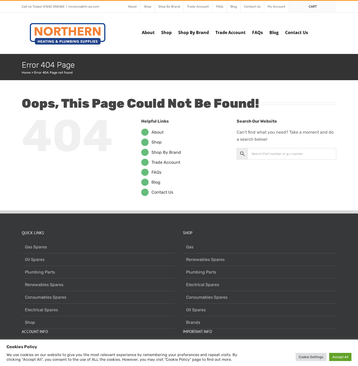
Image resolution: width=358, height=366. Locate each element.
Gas (189, 246)
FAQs (156, 172)
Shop (156, 142)
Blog (155, 182)
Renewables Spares (44, 284)
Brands (193, 322)
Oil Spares (35, 259)
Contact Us (162, 192)
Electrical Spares (41, 309)
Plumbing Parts (40, 272)
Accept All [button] (340, 357)
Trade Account (165, 162)
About (157, 132)
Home (26, 72)
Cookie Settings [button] (311, 357)
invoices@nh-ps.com (83, 6)
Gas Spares (36, 246)
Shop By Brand (166, 152)
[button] (328, 32)
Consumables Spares (45, 297)
